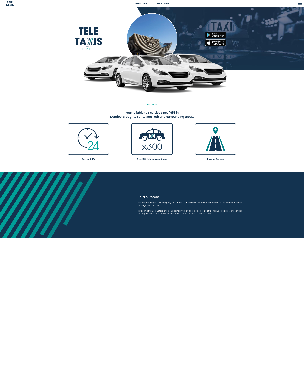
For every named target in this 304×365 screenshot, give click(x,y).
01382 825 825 (141, 3)
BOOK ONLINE (163, 3)
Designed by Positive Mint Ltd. (253, 362)
